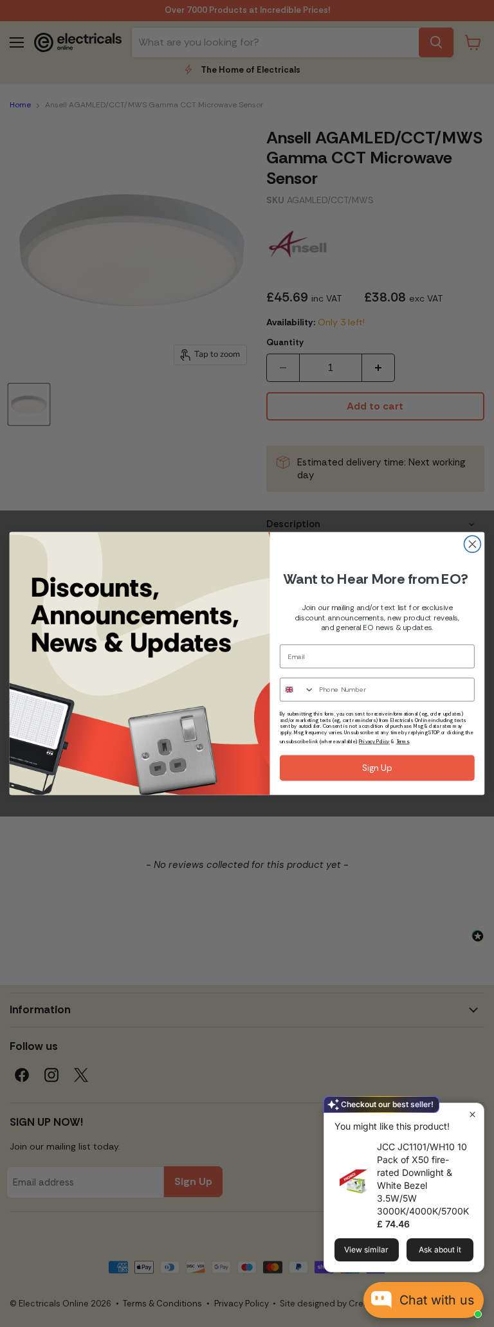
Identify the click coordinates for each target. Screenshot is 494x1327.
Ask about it (440, 1249)
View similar (366, 1249)
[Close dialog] (472, 544)
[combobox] (297, 689)
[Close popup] (472, 1114)
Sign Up (377, 768)
